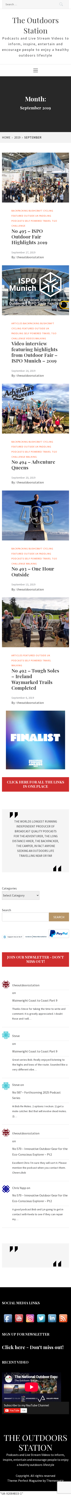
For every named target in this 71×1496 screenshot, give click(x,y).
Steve (16, 1036)
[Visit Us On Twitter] (41, 1318)
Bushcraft (36, 210)
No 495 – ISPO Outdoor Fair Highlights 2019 (29, 237)
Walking (40, 338)
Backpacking (19, 210)
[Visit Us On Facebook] (7, 1318)
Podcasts (17, 220)
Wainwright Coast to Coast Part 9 (34, 1000)
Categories (9, 888)
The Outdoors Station (35, 1442)
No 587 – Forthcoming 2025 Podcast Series (36, 1095)
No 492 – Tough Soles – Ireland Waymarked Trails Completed (35, 679)
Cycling (48, 210)
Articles (16, 323)
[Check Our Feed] (63, 1318)
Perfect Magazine (30, 1480)
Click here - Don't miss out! (33, 1347)
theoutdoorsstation (30, 257)
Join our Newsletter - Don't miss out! (35, 959)
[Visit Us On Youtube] (18, 1318)
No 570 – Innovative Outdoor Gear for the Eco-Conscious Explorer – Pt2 (40, 1151)
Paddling (45, 215)
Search (6, 910)
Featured (17, 215)
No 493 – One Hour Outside (32, 571)
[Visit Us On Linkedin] (52, 1318)
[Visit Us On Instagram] (30, 1318)
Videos (30, 338)
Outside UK (31, 215)
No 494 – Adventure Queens (33, 465)
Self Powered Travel (38, 220)
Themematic (55, 1480)
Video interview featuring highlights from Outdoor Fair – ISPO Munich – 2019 (34, 352)
